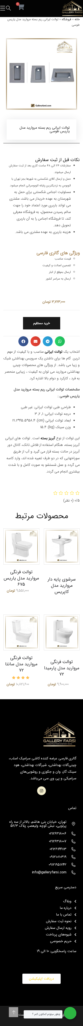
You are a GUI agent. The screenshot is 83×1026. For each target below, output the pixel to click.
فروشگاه (66, 19)
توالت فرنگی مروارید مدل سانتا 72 (21, 664)
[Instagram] (41, 790)
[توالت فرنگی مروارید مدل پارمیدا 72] (62, 632)
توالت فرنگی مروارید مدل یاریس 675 (21, 578)
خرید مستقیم (41, 323)
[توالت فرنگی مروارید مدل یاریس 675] (21, 546)
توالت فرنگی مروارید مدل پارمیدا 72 (61, 668)
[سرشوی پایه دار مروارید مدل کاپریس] (62, 546)
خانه (77, 19)
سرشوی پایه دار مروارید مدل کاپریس (62, 585)
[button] (60, 341)
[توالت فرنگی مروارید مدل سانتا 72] (21, 632)
